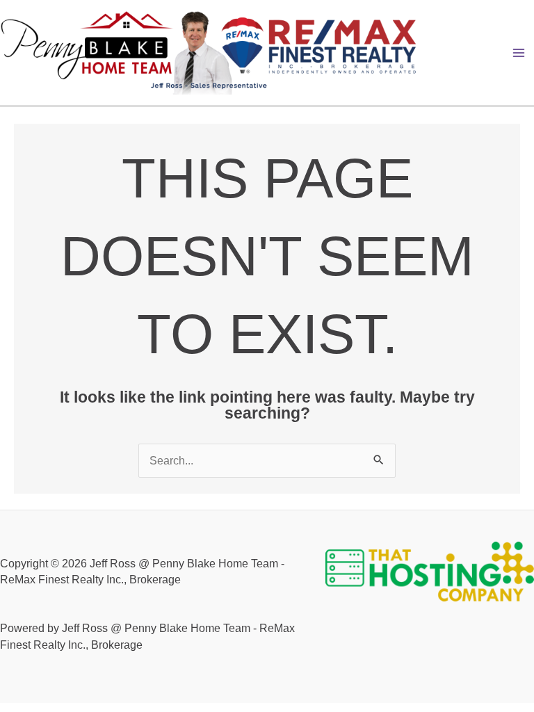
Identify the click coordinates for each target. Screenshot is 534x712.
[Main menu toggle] (519, 52)
